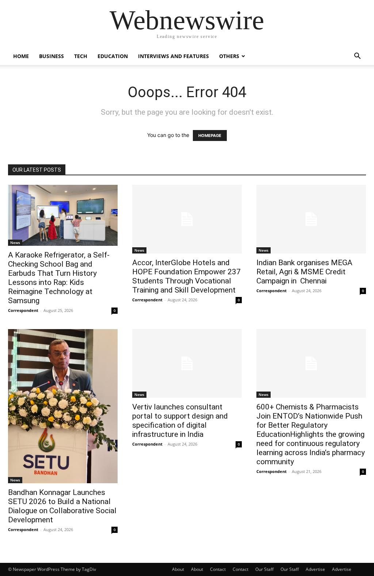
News (15, 242)
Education (113, 56)
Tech (80, 56)
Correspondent (23, 310)
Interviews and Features (173, 56)
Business (51, 56)
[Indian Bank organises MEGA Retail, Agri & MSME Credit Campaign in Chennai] (311, 219)
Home (21, 56)
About (178, 569)
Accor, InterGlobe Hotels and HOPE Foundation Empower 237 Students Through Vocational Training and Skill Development (186, 276)
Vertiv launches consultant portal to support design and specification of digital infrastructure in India (180, 421)
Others (229, 56)
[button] (357, 56)
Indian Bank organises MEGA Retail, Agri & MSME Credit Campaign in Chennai (304, 271)
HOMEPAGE (209, 135)
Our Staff (264, 569)
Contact (218, 569)
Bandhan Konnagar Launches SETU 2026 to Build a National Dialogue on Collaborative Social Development (62, 506)
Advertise (315, 569)
